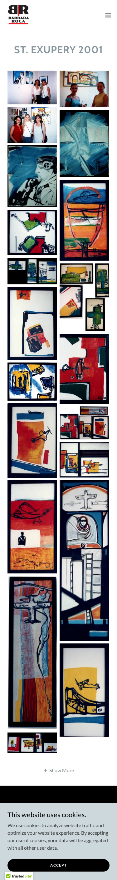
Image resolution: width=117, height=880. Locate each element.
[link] (18, 15)
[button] (108, 15)
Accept (58, 865)
